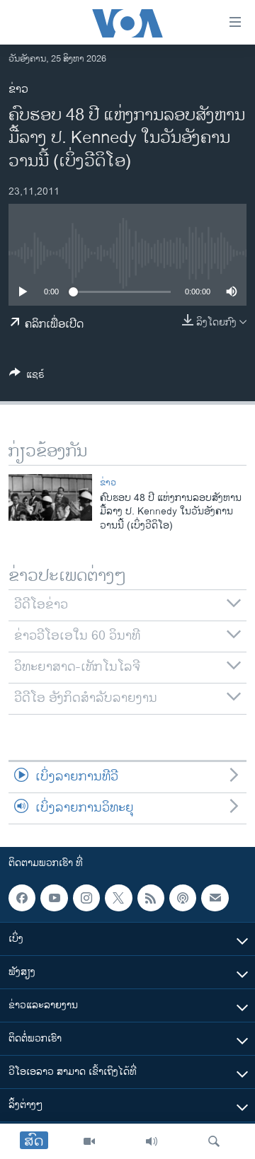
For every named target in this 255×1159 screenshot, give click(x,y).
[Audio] (151, 1141)
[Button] (27, 377)
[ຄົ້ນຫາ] (214, 1141)
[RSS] (150, 897)
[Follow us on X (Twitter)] (118, 897)
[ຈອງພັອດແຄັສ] (214, 897)
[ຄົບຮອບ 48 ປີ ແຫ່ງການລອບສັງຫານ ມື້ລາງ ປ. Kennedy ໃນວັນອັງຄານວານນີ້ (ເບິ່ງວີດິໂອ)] (50, 497)
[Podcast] (182, 897)
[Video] (89, 1141)
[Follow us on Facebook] (21, 897)
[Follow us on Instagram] (86, 897)
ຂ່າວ (18, 89)
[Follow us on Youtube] (53, 897)
